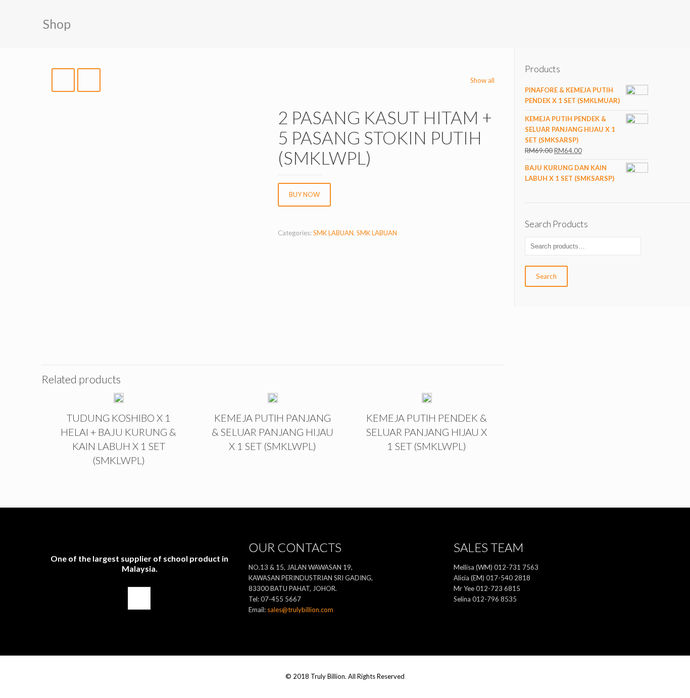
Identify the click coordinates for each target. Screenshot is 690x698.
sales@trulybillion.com (300, 610)
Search (546, 276)
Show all (482, 80)
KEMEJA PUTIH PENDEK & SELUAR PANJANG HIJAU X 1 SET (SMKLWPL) (426, 432)
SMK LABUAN (333, 233)
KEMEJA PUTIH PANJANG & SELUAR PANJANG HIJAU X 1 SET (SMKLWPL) (272, 432)
